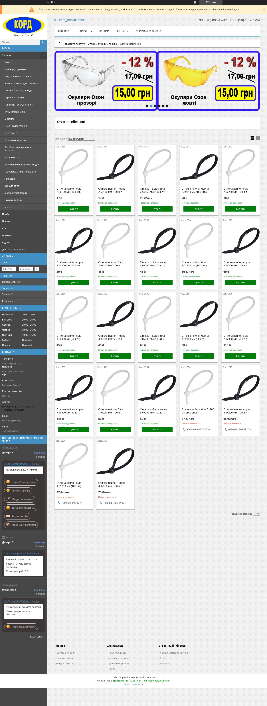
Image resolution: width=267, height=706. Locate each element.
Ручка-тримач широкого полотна (19, 613)
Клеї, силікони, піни (15, 111)
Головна (63, 31)
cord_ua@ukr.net (11, 420)
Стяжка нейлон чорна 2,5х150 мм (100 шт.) (195, 190)
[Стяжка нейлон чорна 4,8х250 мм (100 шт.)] (115, 461)
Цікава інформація (118, 663)
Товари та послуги (74, 43)
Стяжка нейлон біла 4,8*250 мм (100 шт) (68, 484)
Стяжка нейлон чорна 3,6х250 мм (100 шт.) (153, 411)
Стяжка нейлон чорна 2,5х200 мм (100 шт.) (70, 264)
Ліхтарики (10, 178)
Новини (6, 221)
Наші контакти (64, 658)
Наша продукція (117, 652)
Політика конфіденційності (156, 680)
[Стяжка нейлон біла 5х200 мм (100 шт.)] (199, 387)
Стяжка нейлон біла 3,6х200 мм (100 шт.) (110, 264)
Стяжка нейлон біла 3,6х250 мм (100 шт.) (110, 411)
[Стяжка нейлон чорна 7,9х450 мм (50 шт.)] (74, 387)
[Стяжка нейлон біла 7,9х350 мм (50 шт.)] (241, 314)
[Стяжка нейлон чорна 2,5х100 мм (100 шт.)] (115, 167)
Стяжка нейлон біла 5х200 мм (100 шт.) (198, 411)
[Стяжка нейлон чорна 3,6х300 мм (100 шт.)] (241, 240)
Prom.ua (151, 677)
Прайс (5, 214)
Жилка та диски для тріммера (22, 83)
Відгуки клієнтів (65, 663)
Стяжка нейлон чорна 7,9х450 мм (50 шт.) (70, 411)
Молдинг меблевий (16, 192)
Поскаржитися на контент (127, 680)
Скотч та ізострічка (16, 125)
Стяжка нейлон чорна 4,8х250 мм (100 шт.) (111, 484)
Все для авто (12, 185)
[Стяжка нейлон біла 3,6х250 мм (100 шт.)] (115, 387)
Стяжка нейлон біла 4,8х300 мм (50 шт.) (68, 337)
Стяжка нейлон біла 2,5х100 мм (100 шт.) (69, 190)
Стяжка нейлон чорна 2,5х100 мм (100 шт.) (111, 190)
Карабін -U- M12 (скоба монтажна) (18, 565)
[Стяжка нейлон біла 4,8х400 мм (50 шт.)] (157, 314)
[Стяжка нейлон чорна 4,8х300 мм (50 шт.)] (115, 314)
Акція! (8, 62)
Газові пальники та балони (20, 171)
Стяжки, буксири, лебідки (19, 90)
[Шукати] (43, 42)
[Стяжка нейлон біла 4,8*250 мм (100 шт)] (74, 461)
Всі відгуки (36, 636)
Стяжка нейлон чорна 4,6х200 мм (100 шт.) (236, 411)
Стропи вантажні (14, 97)
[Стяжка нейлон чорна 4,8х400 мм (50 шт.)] (199, 314)
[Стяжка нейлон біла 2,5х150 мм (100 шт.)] (157, 167)
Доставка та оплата (13, 249)
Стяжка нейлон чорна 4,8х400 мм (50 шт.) (195, 337)
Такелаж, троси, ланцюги (19, 104)
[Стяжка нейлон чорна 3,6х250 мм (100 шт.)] (157, 387)
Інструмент (11, 133)
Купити (74, 208)
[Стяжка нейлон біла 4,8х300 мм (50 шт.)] (74, 314)
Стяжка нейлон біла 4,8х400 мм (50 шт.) (152, 337)
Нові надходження (15, 69)
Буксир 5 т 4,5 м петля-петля (22, 559)
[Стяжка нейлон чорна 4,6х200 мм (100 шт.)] (241, 387)
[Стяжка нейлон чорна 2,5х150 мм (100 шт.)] (199, 167)
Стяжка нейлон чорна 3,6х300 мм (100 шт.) (236, 264)
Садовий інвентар (15, 140)
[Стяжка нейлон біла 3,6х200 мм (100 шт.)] (115, 240)
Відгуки (6, 242)
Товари (6, 55)
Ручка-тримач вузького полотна (23, 607)
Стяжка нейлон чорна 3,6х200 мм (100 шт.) (153, 264)
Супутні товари (13, 200)
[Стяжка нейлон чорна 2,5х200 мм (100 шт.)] (74, 240)
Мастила (10, 118)
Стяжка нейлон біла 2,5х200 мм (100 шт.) (235, 190)
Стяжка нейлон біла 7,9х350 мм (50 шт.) (235, 337)
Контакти (122, 31)
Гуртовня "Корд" (65, 652)
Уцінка (8, 207)
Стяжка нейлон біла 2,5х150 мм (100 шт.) (152, 190)
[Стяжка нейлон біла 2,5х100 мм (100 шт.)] (74, 167)
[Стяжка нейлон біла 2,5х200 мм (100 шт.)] (241, 167)
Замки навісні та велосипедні (22, 164)
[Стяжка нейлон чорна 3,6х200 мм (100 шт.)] (157, 240)
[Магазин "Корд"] (23, 25)
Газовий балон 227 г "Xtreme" (22, 469)
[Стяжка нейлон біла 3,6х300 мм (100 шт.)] (199, 240)
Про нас (6, 235)
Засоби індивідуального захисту (19, 148)
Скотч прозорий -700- (17, 571)
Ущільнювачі (12, 157)
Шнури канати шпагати (18, 76)
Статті (5, 228)
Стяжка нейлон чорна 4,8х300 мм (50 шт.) (111, 337)
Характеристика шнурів (174, 652)
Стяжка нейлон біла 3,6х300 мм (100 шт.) (194, 264)
